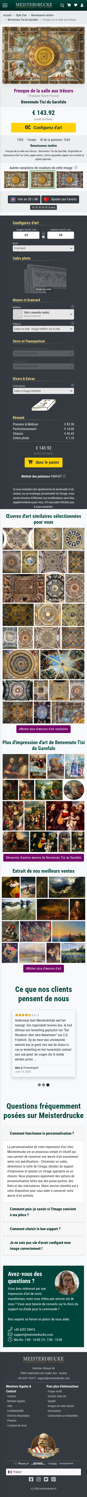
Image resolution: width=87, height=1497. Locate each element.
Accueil (7, 15)
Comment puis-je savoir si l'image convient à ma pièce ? (43, 1212)
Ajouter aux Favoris (62, 199)
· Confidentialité (15, 1411)
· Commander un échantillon (62, 1416)
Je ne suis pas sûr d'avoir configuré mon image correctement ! (40, 1245)
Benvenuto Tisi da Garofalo (23, 19)
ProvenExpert (30, 1068)
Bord (15, 243)
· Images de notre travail (60, 1406)
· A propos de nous (16, 1425)
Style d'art (21, 15)
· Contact (11, 1396)
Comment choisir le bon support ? (35, 1229)
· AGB (9, 1406)
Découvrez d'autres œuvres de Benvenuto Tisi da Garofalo (43, 858)
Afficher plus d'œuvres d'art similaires (43, 729)
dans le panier (46, 462)
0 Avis (51, 207)
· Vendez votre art (56, 1396)
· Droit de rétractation (18, 1416)
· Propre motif (54, 1391)
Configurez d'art (46, 127)
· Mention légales (15, 1401)
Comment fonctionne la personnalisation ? (42, 1133)
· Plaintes (11, 1420)
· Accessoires (54, 1411)
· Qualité (51, 1401)
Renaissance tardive (42, 15)
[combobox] (43, 248)
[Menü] (5, 5)
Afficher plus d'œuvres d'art (43, 968)
